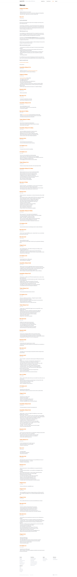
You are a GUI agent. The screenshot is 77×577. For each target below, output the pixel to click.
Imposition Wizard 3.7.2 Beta (26, 127)
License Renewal (55, 559)
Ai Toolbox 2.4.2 (23, 145)
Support (56, 1)
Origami (21, 559)
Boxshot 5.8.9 (23, 330)
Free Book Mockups (33, 558)
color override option (25, 114)
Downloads (54, 558)
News (53, 1)
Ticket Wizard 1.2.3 (24, 288)
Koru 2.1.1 (22, 448)
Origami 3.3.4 (23, 482)
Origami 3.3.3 (23, 488)
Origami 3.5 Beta (24, 74)
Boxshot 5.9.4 (23, 138)
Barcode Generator (22, 560)
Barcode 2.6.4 (23, 229)
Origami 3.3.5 (23, 393)
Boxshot (21, 558)
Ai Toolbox (21, 561)
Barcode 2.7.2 (23, 95)
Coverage (21, 571)
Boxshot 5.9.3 (23, 191)
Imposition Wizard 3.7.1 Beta (26, 168)
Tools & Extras (48, 1)
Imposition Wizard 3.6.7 (25, 273)
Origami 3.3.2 (23, 497)
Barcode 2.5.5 (23, 503)
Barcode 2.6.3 (23, 236)
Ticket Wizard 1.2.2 (24, 305)
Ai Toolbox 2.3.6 (23, 223)
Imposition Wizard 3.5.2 (25, 410)
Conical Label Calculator (34, 561)
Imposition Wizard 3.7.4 (25, 67)
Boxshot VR (21, 569)
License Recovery (45, 559)
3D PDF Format (33, 565)
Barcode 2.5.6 (23, 456)
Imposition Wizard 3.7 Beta (26, 210)
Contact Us (44, 560)
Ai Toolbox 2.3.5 (23, 255)
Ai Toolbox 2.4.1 (23, 151)
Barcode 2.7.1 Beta (24, 111)
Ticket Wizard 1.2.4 (24, 162)
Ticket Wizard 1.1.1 (24, 439)
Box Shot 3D (21, 570)
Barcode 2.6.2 (23, 318)
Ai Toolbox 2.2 (23, 545)
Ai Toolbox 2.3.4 (23, 294)
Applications (43, 1)
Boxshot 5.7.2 (23, 429)
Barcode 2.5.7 (23, 348)
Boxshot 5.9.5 (23, 89)
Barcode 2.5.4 (23, 514)
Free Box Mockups (33, 559)
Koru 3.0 (22, 16)
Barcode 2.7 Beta (24, 182)
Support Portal (45, 558)
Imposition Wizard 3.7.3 (25, 102)
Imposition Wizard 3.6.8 (25, 263)
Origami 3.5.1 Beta (24, 8)
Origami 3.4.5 (23, 245)
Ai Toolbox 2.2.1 (23, 386)
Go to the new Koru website (24, 62)
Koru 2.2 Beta (23, 374)
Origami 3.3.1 (23, 534)
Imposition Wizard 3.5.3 (25, 403)
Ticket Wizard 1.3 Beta (25, 119)
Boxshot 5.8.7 (23, 355)
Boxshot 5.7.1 (23, 464)
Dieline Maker (32, 560)
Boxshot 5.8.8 (23, 339)
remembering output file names (32, 70)
